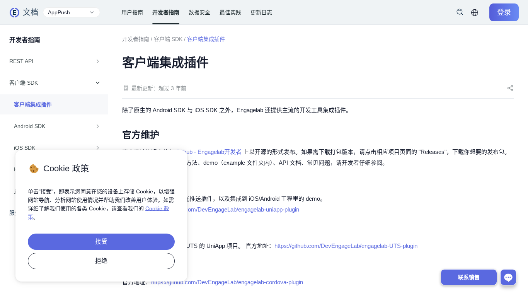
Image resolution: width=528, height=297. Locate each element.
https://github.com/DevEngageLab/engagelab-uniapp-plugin (225, 209)
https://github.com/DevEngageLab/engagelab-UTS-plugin (345, 245)
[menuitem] (54, 61)
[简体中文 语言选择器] (474, 12)
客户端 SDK (168, 39)
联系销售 (469, 277)
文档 (30, 12)
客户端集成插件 (33, 104)
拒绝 (101, 261)
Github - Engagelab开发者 (209, 151)
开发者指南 (135, 39)
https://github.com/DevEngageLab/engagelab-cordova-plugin (227, 282)
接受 (101, 241)
